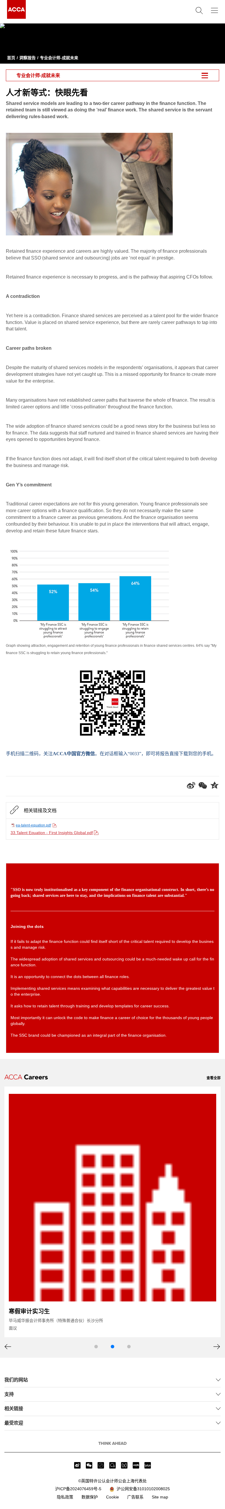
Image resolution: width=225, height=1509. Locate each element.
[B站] (147, 1465)
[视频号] (124, 1465)
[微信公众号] (89, 1465)
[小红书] (135, 1465)
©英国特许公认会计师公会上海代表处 (112, 1481)
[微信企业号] (112, 1465)
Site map (160, 1497)
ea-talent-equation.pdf (33, 825)
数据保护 (89, 1497)
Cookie (112, 1497)
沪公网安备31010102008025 (142, 1488)
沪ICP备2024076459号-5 (78, 1488)
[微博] (77, 1465)
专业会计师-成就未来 (59, 57)
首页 (11, 57)
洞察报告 (27, 57)
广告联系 (135, 1497)
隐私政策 (65, 1497)
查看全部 (214, 1078)
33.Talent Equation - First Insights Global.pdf (52, 832)
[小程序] (100, 1465)
